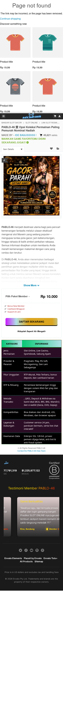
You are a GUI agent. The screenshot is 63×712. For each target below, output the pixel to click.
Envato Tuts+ (50, 558)
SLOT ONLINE (32, 122)
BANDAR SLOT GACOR (12, 122)
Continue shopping (10, 18)
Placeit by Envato (33, 558)
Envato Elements (13, 558)
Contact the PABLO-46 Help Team (31, 450)
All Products (26, 561)
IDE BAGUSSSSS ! (25, 135)
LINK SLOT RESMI (49, 122)
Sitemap (39, 561)
